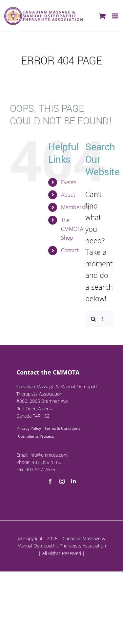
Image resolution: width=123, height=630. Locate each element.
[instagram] (62, 481)
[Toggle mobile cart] (102, 15)
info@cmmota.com (49, 455)
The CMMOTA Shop (72, 228)
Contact (70, 250)
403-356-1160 (46, 462)
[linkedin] (73, 481)
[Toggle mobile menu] (115, 15)
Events (68, 182)
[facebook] (50, 481)
